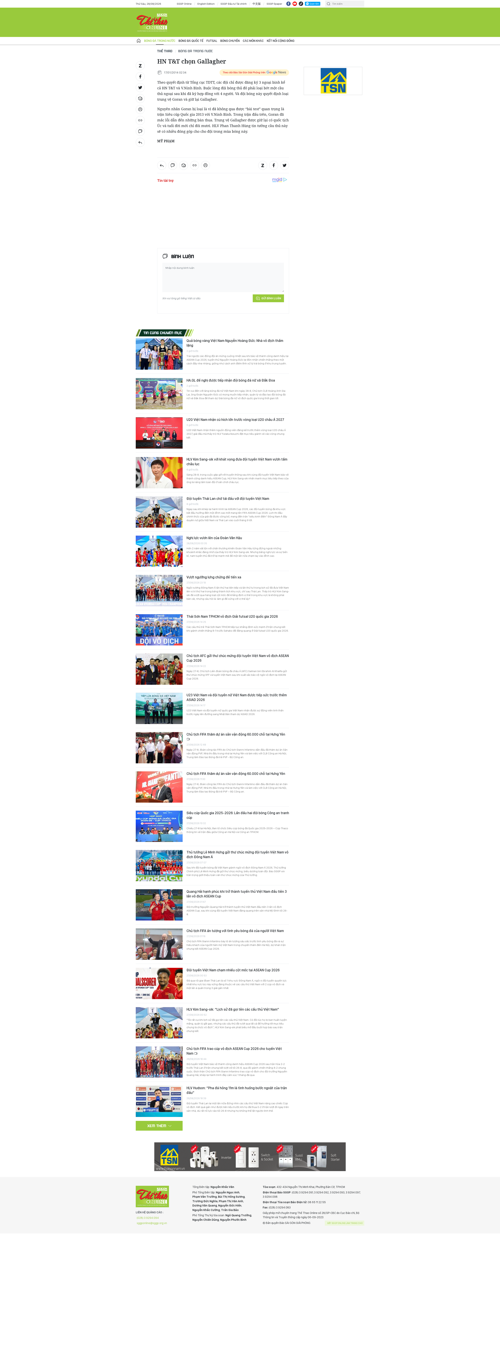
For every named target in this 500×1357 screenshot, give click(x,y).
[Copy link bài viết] (140, 120)
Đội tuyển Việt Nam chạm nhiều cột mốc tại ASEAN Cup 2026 (233, 970)
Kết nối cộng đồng (280, 41)
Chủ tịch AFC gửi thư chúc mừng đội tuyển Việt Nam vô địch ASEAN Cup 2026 (238, 658)
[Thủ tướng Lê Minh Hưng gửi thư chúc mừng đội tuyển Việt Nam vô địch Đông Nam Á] (159, 865)
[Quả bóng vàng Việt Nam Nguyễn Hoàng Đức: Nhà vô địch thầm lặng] (159, 354)
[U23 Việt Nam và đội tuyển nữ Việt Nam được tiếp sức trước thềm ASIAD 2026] (159, 708)
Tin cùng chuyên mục (163, 333)
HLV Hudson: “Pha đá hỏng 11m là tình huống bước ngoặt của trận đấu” (237, 1090)
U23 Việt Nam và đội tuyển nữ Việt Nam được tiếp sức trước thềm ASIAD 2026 (237, 697)
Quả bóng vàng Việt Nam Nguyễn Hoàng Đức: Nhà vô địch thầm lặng (235, 343)
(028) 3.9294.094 (148, 1218)
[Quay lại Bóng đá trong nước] (140, 142)
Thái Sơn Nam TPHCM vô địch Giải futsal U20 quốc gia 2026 (232, 616)
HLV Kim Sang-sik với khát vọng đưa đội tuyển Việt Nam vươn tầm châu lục (237, 461)
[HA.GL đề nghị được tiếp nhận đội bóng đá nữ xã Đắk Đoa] (159, 393)
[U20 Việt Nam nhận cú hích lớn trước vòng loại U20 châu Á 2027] (159, 433)
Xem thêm (156, 1126)
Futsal (211, 41)
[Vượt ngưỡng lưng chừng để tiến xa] (159, 590)
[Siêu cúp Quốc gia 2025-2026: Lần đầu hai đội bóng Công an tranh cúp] (159, 826)
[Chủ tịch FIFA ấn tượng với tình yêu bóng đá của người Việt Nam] (159, 944)
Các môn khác (253, 41)
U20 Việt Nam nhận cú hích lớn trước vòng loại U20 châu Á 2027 (235, 420)
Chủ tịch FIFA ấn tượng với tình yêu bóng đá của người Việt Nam (235, 931)
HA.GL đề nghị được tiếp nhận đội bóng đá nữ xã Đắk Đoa (231, 380)
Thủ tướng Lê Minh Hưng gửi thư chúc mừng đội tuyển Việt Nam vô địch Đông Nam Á (237, 854)
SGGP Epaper (274, 3)
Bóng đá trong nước (159, 41)
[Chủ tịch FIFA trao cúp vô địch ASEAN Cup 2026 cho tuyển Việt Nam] (159, 1062)
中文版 (257, 3)
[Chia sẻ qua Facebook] (140, 76)
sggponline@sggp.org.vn (152, 1223)
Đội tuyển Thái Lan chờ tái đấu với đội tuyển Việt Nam (228, 499)
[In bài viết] (140, 109)
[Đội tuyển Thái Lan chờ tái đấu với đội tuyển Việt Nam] (159, 512)
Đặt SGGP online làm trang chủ (345, 1223)
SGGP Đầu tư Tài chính (234, 3)
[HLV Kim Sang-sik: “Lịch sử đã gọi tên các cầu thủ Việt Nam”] (159, 1022)
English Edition (206, 3)
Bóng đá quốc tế (191, 41)
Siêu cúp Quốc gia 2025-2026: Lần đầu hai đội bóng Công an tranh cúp (238, 815)
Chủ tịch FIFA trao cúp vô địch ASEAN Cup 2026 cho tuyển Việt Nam (234, 1051)
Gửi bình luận (271, 298)
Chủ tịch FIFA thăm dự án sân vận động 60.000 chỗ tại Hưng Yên (236, 734)
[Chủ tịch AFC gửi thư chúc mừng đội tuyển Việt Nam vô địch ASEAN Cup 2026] (159, 669)
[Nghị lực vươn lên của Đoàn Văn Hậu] (159, 551)
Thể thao (164, 51)
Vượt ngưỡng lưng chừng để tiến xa (214, 577)
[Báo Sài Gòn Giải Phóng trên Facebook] (288, 3)
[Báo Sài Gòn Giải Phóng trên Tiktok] (301, 3)
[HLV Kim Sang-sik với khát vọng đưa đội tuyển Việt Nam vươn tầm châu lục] (159, 472)
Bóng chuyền (230, 41)
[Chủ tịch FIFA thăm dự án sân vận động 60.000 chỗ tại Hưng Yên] (159, 747)
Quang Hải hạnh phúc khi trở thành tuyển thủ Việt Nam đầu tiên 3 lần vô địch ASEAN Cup (237, 893)
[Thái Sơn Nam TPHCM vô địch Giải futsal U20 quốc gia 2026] (159, 629)
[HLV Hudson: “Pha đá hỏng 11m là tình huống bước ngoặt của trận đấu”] (159, 1101)
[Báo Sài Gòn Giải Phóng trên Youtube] (294, 3)
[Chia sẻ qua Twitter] (140, 87)
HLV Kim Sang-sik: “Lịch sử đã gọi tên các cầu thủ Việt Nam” (233, 1009)
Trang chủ (139, 41)
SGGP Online (184, 3)
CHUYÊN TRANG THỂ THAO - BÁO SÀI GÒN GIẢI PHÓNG (152, 22)
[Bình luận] (140, 131)
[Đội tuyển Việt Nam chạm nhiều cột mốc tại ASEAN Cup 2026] (159, 983)
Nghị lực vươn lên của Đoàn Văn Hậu (214, 538)
